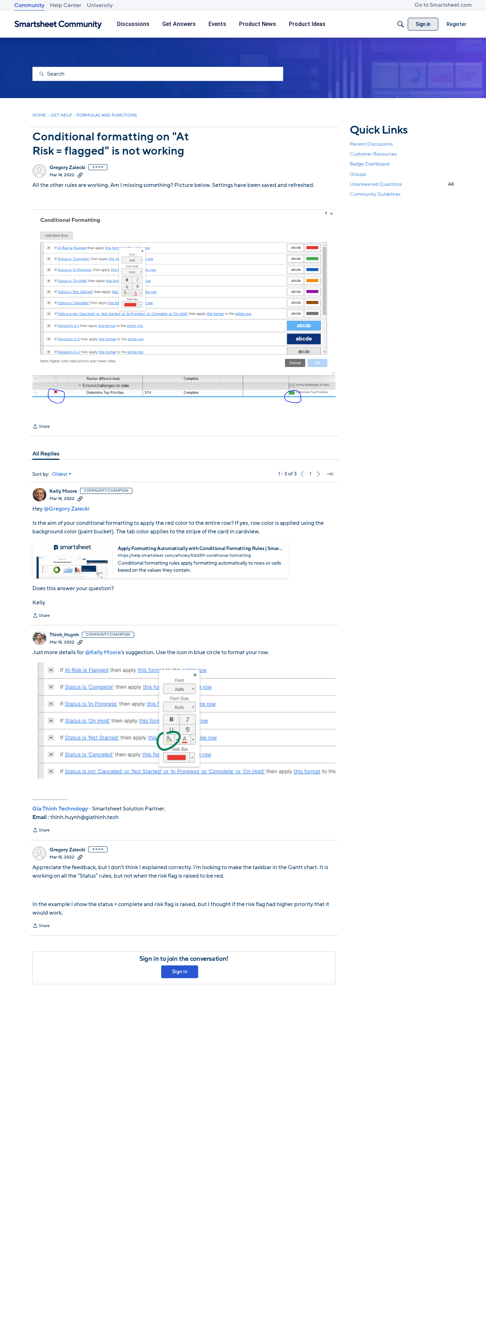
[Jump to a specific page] (330, 474)
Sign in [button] (179, 971)
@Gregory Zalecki (66, 509)
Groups (358, 174)
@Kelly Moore (103, 652)
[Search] (400, 24)
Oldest (60, 474)
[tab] (46, 454)
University (100, 5)
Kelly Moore (63, 491)
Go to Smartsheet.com (443, 5)
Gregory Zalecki (67, 168)
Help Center (65, 5)
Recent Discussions (371, 144)
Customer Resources (373, 154)
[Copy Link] (80, 175)
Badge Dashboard (369, 164)
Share (41, 427)
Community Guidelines (375, 194)
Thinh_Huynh (64, 635)
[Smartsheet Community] (58, 24)
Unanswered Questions (402, 184)
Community (29, 5)
